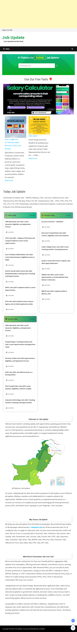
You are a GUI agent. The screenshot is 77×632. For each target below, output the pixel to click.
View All (32, 215)
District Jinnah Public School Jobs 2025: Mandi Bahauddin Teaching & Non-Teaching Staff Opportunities (20, 273)
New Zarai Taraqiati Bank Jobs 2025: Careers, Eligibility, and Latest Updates (55, 234)
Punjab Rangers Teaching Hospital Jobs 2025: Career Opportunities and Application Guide (20, 344)
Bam (43, 629)
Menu (8, 49)
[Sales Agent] (39, 125)
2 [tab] (10, 109)
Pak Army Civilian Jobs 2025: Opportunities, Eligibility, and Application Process (20, 359)
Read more (9, 180)
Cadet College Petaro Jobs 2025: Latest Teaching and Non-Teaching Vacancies (55, 248)
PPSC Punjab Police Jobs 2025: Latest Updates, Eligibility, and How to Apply (18, 387)
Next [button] (69, 110)
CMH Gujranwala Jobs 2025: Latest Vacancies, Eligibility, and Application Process (18, 224)
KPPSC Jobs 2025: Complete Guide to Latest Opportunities (20, 289)
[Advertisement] (38, 14)
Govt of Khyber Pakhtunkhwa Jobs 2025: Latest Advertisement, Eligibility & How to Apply (20, 257)
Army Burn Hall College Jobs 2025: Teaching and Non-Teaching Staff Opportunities (20, 401)
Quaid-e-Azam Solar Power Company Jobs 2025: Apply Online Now (56, 262)
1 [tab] (7, 109)
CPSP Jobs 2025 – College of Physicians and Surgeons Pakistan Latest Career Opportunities (20, 240)
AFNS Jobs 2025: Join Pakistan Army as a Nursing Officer (18, 373)
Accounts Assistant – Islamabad (52, 222)
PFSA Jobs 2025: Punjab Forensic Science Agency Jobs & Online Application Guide (19, 302)
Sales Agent (33, 136)
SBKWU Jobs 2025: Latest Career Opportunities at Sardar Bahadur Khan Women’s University (55, 277)
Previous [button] (65, 110)
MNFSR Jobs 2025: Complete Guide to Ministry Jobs (54, 292)
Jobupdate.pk (36, 527)
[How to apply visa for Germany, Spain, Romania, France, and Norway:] (15, 127)
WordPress (35, 629)
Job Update (13, 37)
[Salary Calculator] (38, 99)
